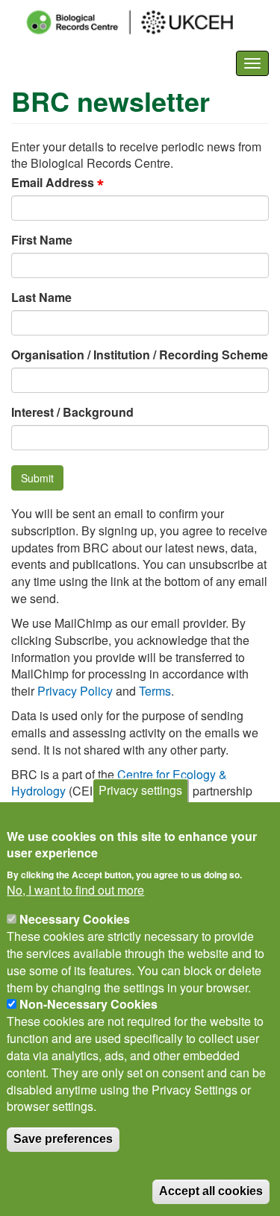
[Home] (143, 22)
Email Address (52, 183)
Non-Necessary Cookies (88, 1003)
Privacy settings (140, 789)
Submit (37, 477)
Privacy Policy (75, 690)
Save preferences (63, 1138)
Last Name (41, 297)
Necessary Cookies (74, 918)
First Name (41, 240)
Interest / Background (72, 412)
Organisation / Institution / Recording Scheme (139, 355)
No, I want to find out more (75, 890)
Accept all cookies (211, 1191)
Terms (155, 690)
